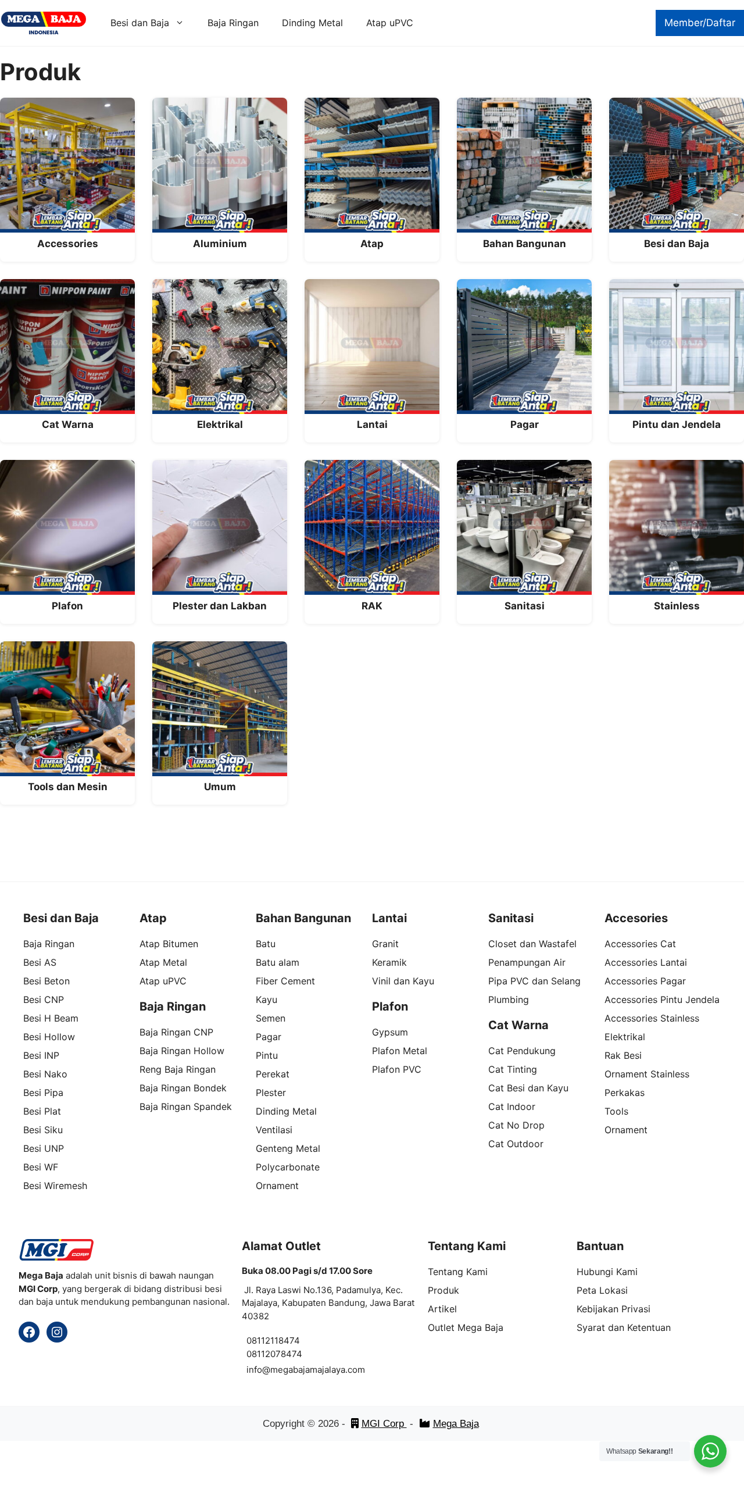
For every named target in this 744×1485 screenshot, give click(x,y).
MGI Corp (384, 1423)
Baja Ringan (233, 22)
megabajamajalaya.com (317, 1369)
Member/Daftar (699, 22)
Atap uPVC (389, 22)
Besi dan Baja (139, 22)
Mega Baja (456, 1423)
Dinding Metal (312, 22)
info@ (258, 1369)
